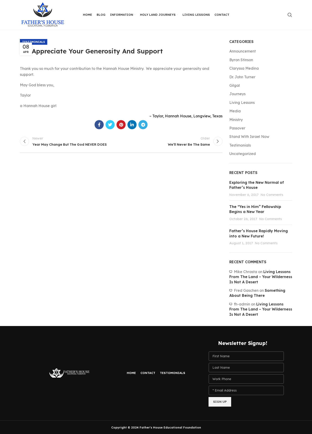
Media (235, 111)
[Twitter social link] (110, 124)
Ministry (236, 119)
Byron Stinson (241, 60)
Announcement (242, 51)
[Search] (289, 14)
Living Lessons (242, 102)
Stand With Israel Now (249, 136)
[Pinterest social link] (121, 124)
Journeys (237, 94)
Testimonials (33, 42)
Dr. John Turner (242, 77)
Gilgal (234, 85)
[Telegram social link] (143, 124)
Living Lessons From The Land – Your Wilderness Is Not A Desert (260, 276)
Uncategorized (242, 153)
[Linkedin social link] (132, 124)
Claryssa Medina (244, 68)
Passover (237, 128)
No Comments (272, 195)
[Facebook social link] (99, 124)
